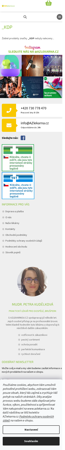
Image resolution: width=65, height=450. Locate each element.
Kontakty (10, 229)
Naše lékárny (12, 223)
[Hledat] (24, 17)
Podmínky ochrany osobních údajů (23, 241)
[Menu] (59, 17)
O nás (8, 217)
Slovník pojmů (12, 252)
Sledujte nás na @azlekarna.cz (33, 51)
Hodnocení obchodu (16, 247)
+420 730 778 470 (33, 110)
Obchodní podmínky (16, 235)
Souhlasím (31, 441)
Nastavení (31, 430)
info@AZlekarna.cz (35, 125)
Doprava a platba (14, 211)
